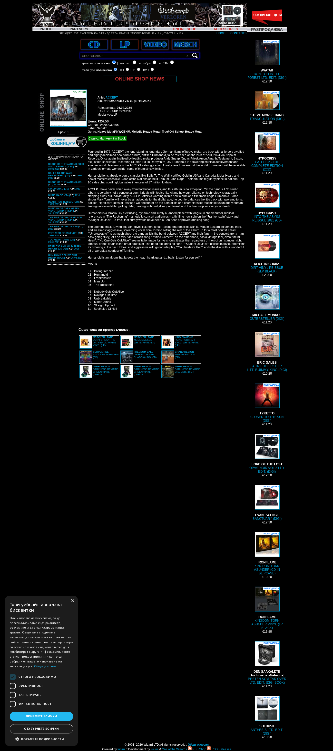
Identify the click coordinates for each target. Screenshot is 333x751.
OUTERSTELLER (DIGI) (267, 302)
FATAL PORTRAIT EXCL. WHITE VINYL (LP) (187, 341)
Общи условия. (45, 666)
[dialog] (41, 671)
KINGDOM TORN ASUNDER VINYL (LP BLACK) (267, 608)
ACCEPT (112, 97)
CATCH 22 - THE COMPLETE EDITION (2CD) (267, 152)
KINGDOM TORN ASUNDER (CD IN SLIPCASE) (267, 554)
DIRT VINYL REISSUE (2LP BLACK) (267, 253)
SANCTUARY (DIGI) (267, 503)
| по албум (144, 63)
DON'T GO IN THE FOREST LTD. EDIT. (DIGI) (266, 60)
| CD (121, 70)
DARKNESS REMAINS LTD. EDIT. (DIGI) (187, 369)
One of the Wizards (174, 749)
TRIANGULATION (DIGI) (267, 106)
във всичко (102, 63)
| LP (132, 70)
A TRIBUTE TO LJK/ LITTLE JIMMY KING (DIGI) (267, 352)
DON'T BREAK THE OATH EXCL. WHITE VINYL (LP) (104, 341)
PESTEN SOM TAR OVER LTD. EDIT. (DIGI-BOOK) (267, 663)
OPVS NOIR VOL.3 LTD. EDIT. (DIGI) (267, 454)
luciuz (121, 749)
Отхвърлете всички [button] (41, 729)
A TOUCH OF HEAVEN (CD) (105, 354)
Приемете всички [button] (41, 716)
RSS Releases (221, 749)
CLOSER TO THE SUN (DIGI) (267, 403)
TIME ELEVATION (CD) (185, 354)
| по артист (124, 63)
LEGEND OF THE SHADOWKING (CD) (145, 354)
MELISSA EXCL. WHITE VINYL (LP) (144, 340)
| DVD (145, 70)
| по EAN (163, 63)
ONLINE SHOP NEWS (139, 78)
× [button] (72, 601)
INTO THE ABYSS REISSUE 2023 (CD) (267, 202)
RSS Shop (199, 749)
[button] (41, 739)
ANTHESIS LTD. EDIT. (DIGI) (267, 716)
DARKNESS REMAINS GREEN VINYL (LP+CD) (105, 370)
